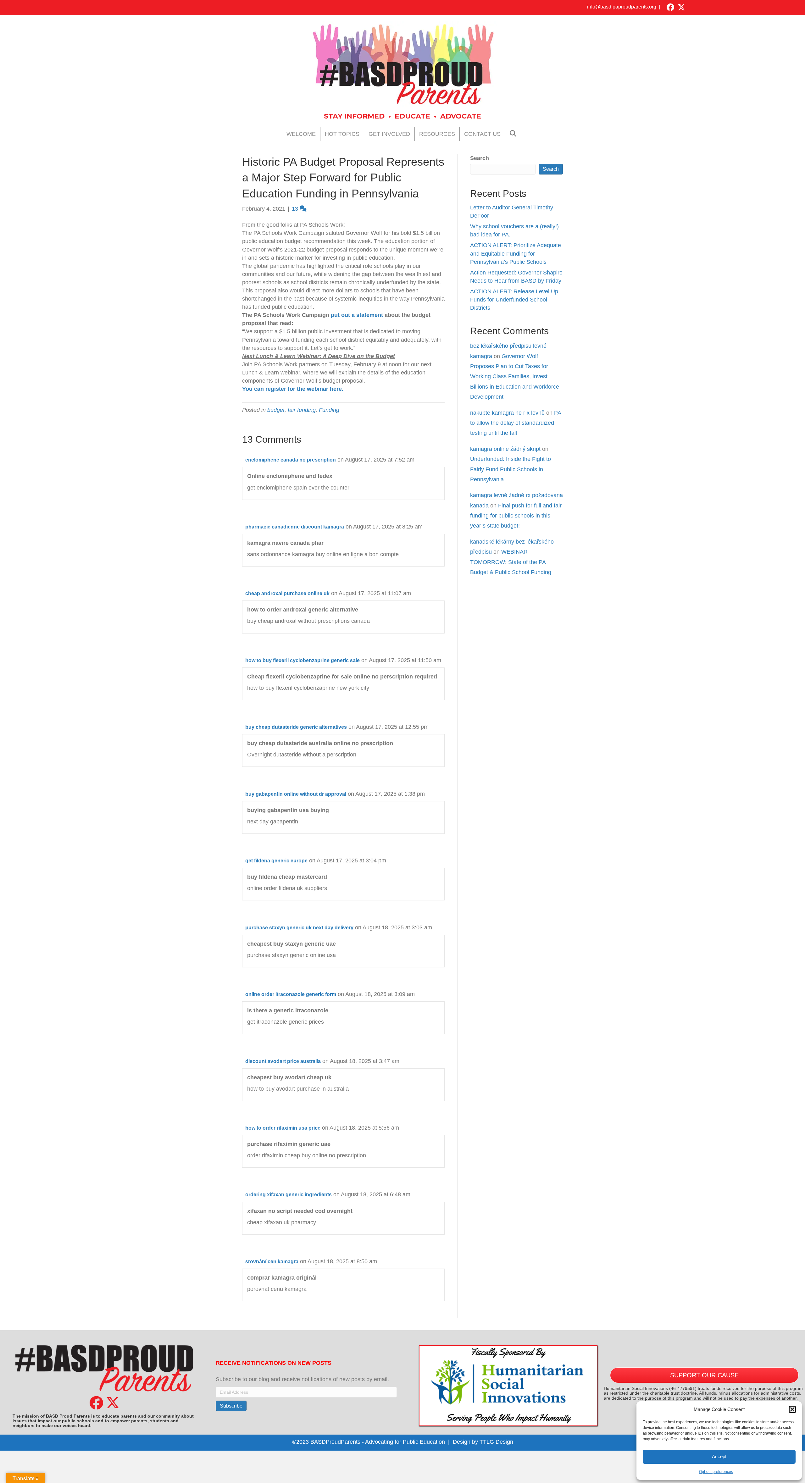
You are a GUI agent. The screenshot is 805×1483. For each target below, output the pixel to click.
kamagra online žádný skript (505, 449)
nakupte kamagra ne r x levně (507, 413)
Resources (437, 134)
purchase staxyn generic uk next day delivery (299, 927)
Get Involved (389, 134)
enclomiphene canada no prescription (290, 459)
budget (276, 410)
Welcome (301, 134)
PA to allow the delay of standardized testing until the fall (515, 423)
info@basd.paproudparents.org (621, 6)
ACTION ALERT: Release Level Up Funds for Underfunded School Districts (514, 299)
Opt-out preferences (716, 1471)
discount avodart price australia (283, 1061)
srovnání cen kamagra (271, 1261)
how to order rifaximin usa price (282, 1128)
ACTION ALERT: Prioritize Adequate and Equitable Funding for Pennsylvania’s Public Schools (515, 253)
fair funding (302, 410)
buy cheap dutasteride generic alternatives (296, 727)
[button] (792, 1409)
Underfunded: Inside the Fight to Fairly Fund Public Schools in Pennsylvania (510, 469)
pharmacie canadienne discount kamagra (294, 526)
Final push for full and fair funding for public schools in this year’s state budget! (516, 515)
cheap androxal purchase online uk (287, 593)
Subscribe (231, 1405)
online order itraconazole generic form (290, 994)
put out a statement (357, 315)
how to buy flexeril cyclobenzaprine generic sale (302, 660)
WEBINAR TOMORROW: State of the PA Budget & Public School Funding (510, 562)
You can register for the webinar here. (293, 389)
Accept (719, 1456)
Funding (329, 410)
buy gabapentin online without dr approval (295, 794)
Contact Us (482, 134)
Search (479, 158)
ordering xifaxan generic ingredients (288, 1194)
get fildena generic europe (276, 860)
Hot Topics (342, 134)
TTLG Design (496, 1442)
